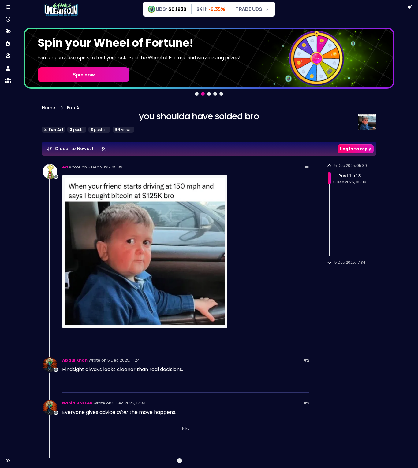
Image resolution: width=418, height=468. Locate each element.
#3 (306, 403)
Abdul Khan (75, 360)
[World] (7, 56)
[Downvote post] (304, 342)
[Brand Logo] (61, 9)
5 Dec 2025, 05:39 (105, 167)
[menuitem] (410, 7)
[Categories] (7, 7)
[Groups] (7, 81)
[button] (7, 461)
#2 (306, 360)
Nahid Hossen (77, 403)
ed (65, 167)
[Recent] (7, 19)
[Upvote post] (282, 342)
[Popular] (7, 44)
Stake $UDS (83, 68)
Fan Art (56, 129)
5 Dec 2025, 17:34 (129, 403)
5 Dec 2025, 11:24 (123, 360)
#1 (306, 167)
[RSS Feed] (104, 148)
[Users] (7, 68)
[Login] (410, 7)
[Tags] (7, 32)
